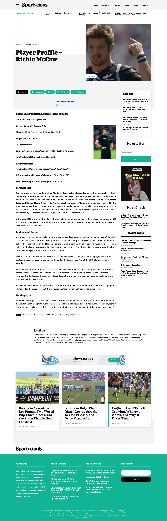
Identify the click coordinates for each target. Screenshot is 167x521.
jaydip (21, 427)
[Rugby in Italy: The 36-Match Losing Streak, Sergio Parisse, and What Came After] (83, 388)
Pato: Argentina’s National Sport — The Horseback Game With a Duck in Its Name (135, 273)
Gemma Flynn (39, 315)
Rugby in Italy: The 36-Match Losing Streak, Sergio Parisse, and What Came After (82, 413)
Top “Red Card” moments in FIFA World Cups (135, 249)
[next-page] (150, 14)
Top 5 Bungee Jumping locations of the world (97, 482)
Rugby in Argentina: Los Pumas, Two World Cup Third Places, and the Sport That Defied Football (36, 414)
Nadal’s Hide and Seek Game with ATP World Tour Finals (100, 471)
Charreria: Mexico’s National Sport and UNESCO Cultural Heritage (135, 119)
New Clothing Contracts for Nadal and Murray (94, 14)
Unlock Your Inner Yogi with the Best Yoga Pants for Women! (134, 216)
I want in (136, 159)
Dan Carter (27, 315)
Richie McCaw (58, 315)
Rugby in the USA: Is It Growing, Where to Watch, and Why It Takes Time (129, 413)
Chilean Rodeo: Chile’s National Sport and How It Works (134, 109)
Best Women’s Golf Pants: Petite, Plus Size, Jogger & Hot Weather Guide (135, 225)
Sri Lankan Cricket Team (131, 265)
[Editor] (25, 335)
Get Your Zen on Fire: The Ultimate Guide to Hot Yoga (136, 241)
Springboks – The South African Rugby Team (134, 257)
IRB (48, 315)
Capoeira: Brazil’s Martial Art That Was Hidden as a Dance (136, 100)
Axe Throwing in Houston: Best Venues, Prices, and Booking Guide (99, 489)
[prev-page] (41, 14)
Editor (18, 44)
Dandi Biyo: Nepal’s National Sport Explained (135, 128)
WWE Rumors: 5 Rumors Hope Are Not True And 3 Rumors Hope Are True (130, 14)
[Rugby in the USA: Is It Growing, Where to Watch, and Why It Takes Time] (129, 388)
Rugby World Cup (73, 315)
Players (91, 76)
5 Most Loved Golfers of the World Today (57, 14)
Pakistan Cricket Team (97, 477)
